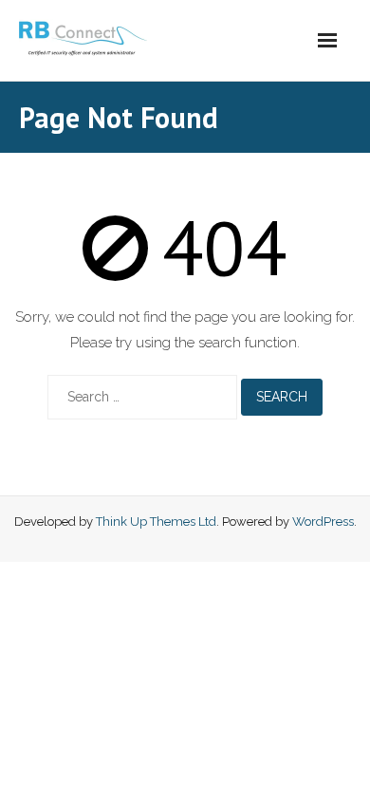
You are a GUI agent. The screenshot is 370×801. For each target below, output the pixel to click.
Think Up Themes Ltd (156, 521)
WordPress (323, 521)
